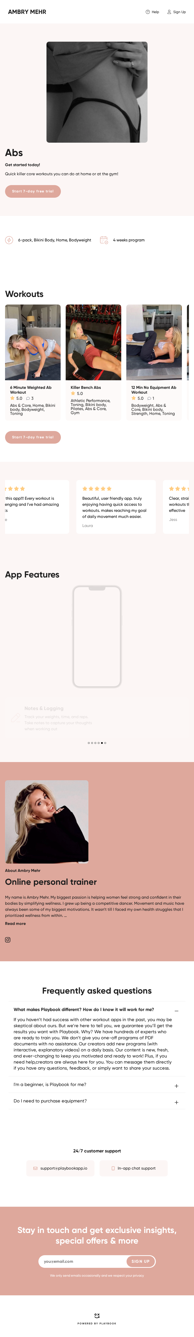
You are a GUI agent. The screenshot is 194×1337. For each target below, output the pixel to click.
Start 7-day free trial (33, 191)
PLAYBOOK (108, 1323)
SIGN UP (141, 1261)
